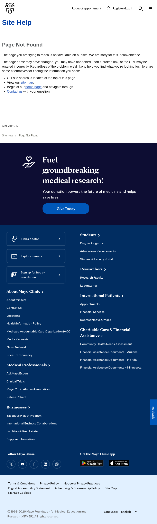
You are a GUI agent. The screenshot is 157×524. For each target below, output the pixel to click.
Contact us (14, 91)
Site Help (17, 22)
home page (33, 87)
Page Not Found (28, 135)
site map (27, 82)
